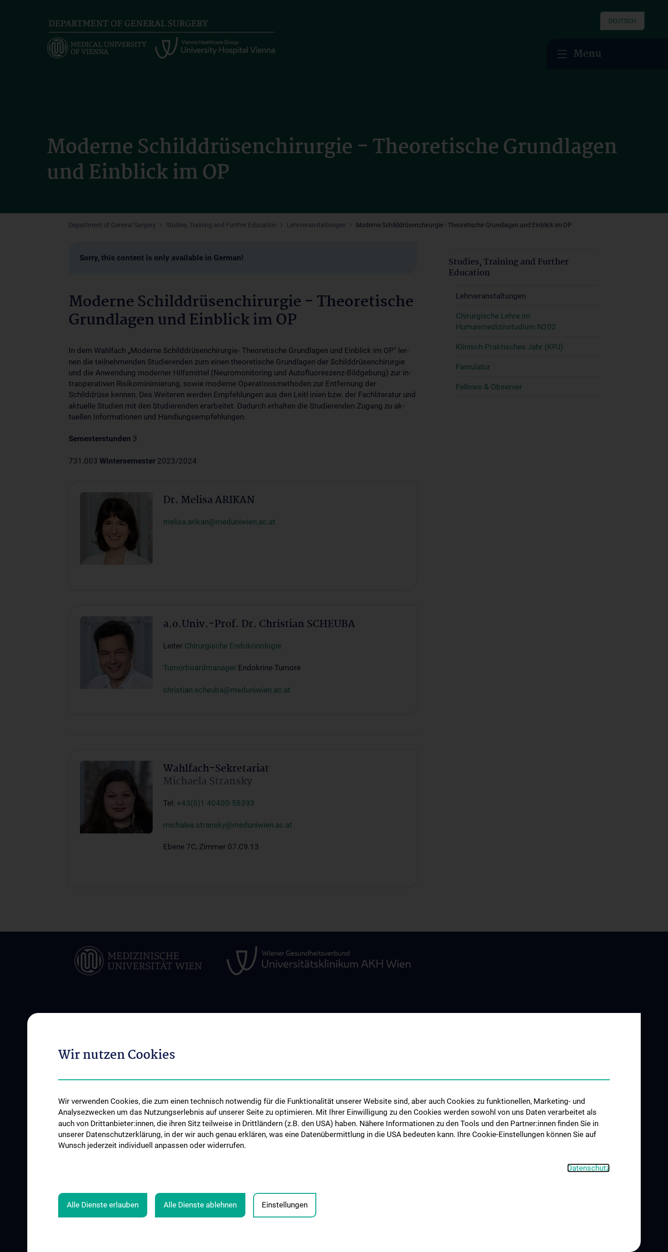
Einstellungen (285, 1204)
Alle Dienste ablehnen (200, 1204)
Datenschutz (588, 1167)
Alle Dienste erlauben (103, 1204)
